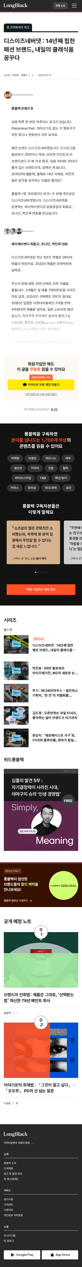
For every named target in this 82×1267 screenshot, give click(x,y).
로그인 (54, 409)
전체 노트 (60, 5)
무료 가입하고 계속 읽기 (41, 589)
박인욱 (15, 75)
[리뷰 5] (46, 572)
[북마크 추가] (8, 639)
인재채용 (8, 1168)
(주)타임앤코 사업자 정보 (17, 1142)
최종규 (24, 75)
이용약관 (8, 1209)
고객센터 (8, 1204)
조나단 (7, 75)
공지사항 (8, 1199)
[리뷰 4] (43, 572)
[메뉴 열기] (74, 6)
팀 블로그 (9, 1240)
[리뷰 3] (41, 572)
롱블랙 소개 (10, 1163)
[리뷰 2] (38, 572)
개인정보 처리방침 (13, 1215)
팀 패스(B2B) (11, 1179)
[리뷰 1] (35, 572)
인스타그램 (9, 1235)
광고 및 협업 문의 (13, 1173)
